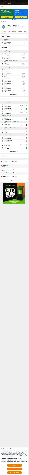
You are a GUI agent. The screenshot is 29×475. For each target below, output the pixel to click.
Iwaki (16, 172)
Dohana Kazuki (6, 172)
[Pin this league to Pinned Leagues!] (11, 40)
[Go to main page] (7, 3)
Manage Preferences (14, 472)
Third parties (23, 456)
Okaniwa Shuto (6, 176)
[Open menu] (26, 4)
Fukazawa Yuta (6, 169)
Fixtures (20, 31)
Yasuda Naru (5, 165)
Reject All (14, 468)
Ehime (16, 161)
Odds (9, 31)
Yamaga (16, 169)
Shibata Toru (5, 161)
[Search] (23, 4)
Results (14, 31)
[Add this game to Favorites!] (1, 43)
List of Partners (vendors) (6, 462)
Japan (4, 21)
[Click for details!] (14, 43)
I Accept (14, 465)
